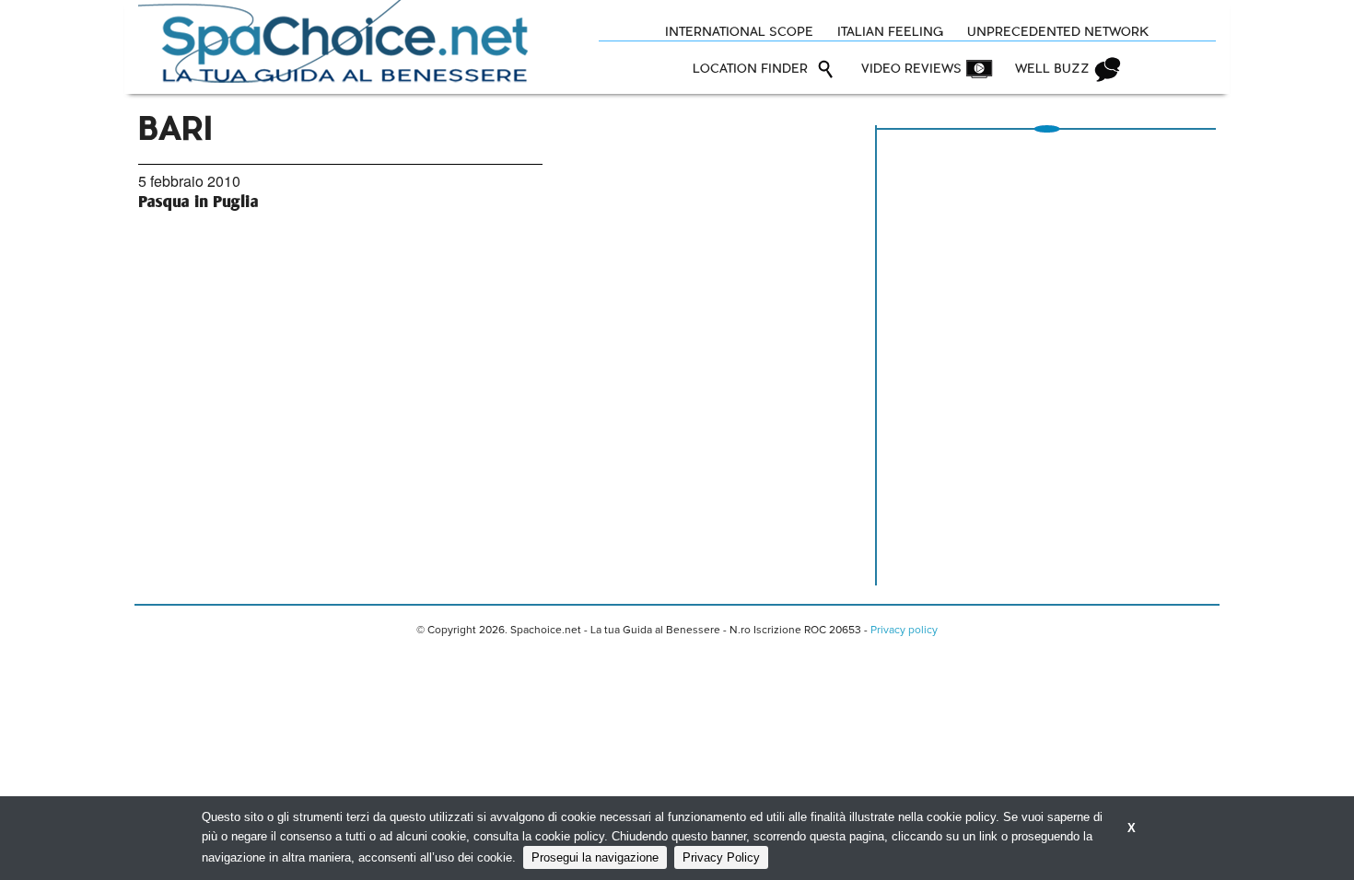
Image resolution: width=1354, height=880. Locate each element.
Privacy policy (904, 630)
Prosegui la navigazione (595, 857)
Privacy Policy (721, 857)
